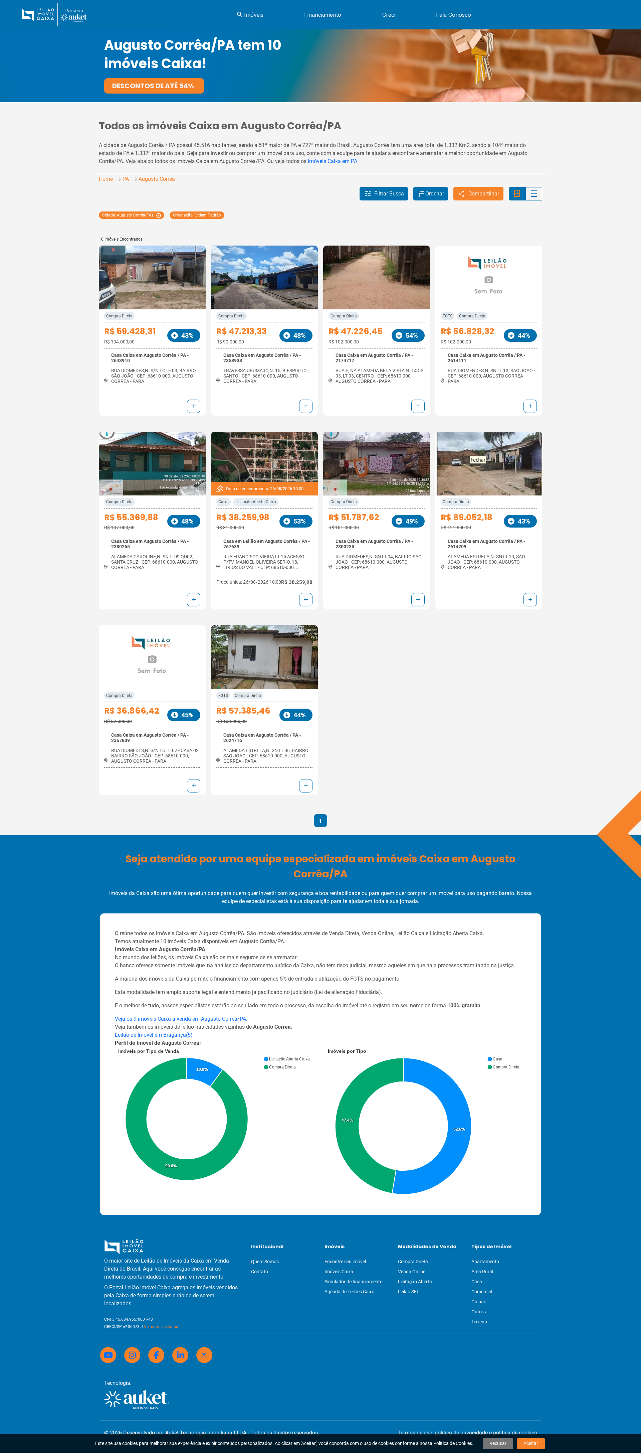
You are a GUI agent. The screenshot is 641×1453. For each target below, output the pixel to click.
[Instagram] (132, 1355)
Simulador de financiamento (354, 1281)
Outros (478, 1311)
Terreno (479, 1321)
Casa (476, 1281)
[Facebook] (156, 1355)
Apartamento (485, 1261)
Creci (388, 14)
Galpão (478, 1301)
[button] (384, 193)
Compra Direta (119, 316)
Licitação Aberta (415, 1281)
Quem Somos (265, 1261)
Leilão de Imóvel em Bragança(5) (154, 1035)
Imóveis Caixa (339, 1271)
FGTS (447, 316)
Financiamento (322, 14)
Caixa (223, 501)
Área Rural (482, 1271)
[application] (215, 1116)
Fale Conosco (453, 14)
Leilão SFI (408, 1291)
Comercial (481, 1291)
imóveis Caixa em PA (332, 161)
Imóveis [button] (249, 14)
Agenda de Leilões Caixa (350, 1291)
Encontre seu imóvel (345, 1261)
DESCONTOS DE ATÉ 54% (153, 86)
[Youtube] (108, 1355)
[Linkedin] (180, 1355)
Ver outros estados (161, 1326)
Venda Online (411, 1271)
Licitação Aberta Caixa (255, 501)
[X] (204, 1355)
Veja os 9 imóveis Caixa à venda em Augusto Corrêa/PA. (181, 1019)
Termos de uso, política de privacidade (443, 1433)
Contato (259, 1271)
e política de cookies (513, 1433)
